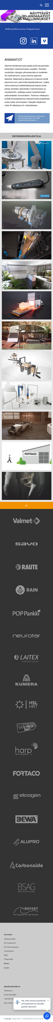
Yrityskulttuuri (9, 951)
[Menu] (45, 5)
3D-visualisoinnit (10, 943)
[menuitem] (39, 5)
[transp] (22, 5)
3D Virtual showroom (11, 947)
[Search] (39, 5)
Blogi (6, 955)
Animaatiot (8, 934)
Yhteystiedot (8, 959)
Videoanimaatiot (9, 939)
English (6, 968)
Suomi (6, 963)
